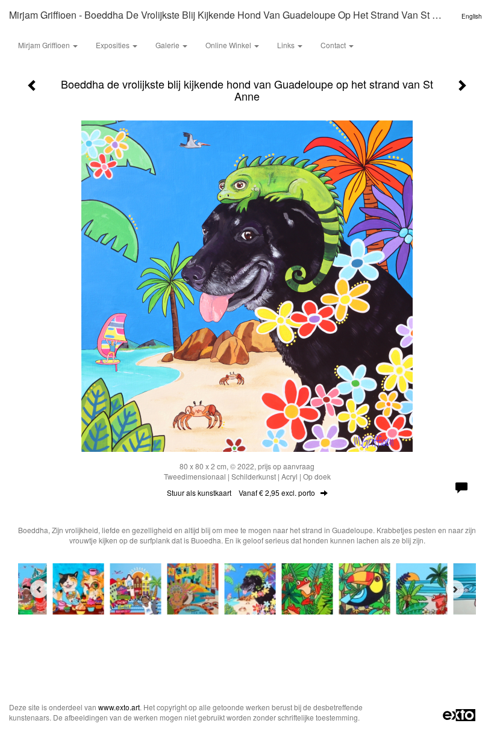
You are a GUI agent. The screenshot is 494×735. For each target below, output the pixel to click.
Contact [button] (334, 45)
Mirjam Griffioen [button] (45, 45)
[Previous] (39, 589)
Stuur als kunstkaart (241, 492)
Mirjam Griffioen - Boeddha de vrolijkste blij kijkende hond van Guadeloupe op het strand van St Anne (232, 15)
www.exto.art (119, 707)
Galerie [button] (168, 45)
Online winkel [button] (229, 45)
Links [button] (286, 45)
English (471, 16)
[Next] (455, 589)
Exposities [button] (113, 45)
